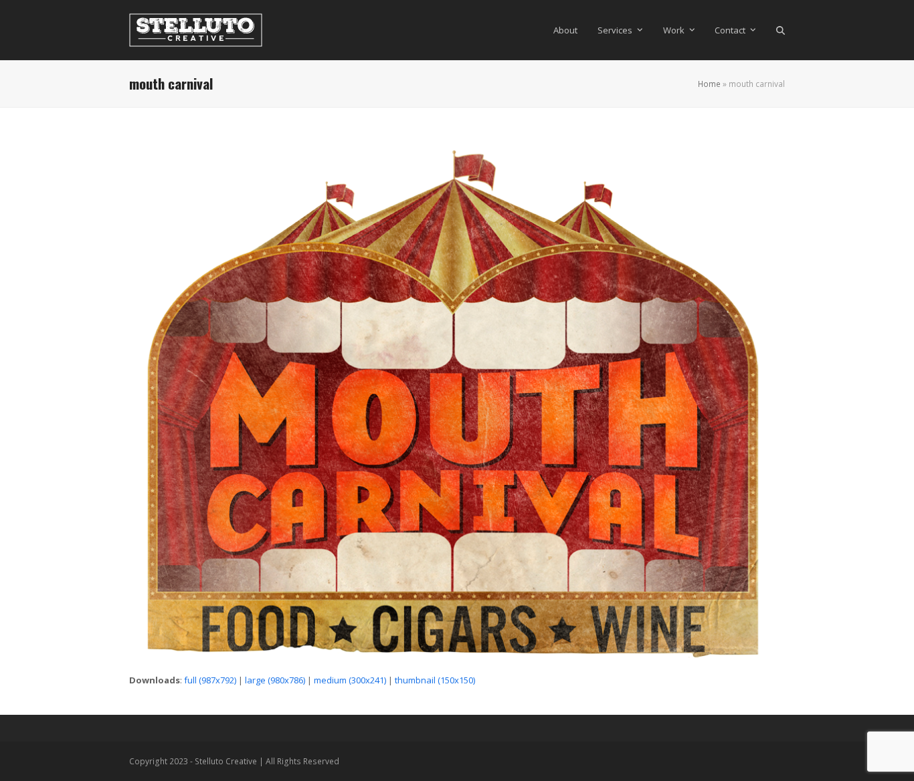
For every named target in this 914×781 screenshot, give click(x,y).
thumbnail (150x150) (435, 680)
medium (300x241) (350, 680)
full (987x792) (210, 680)
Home (709, 84)
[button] (780, 30)
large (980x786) (275, 680)
